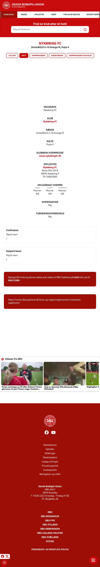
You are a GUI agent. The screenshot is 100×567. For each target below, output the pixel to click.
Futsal (50, 541)
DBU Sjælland (50, 537)
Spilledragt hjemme (50, 185)
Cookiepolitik (50, 470)
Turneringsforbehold (50, 214)
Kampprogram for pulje (80, 56)
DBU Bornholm (50, 516)
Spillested (50, 164)
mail (76, 277)
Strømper (62, 188)
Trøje (37, 188)
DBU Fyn (50, 521)
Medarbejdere (50, 458)
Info (24, 56)
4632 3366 (14, 281)
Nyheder (50, 449)
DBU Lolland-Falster (50, 533)
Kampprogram (38, 56)
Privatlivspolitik (50, 466)
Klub (50, 118)
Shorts (50, 188)
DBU (50, 512)
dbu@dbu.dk (51, 499)
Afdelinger (50, 453)
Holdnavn (50, 107)
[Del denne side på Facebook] (2, 557)
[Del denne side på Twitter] (7, 557)
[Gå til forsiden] (22, 5)
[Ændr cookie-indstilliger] (4, 562)
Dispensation (50, 202)
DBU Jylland (50, 525)
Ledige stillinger (50, 462)
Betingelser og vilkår (50, 474)
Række (50, 130)
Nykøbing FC (50, 122)
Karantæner (57, 56)
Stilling (12, 56)
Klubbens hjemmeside (50, 153)
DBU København (50, 529)
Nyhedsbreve (50, 445)
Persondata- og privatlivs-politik (50, 550)
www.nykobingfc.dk (50, 156)
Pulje (50, 141)
